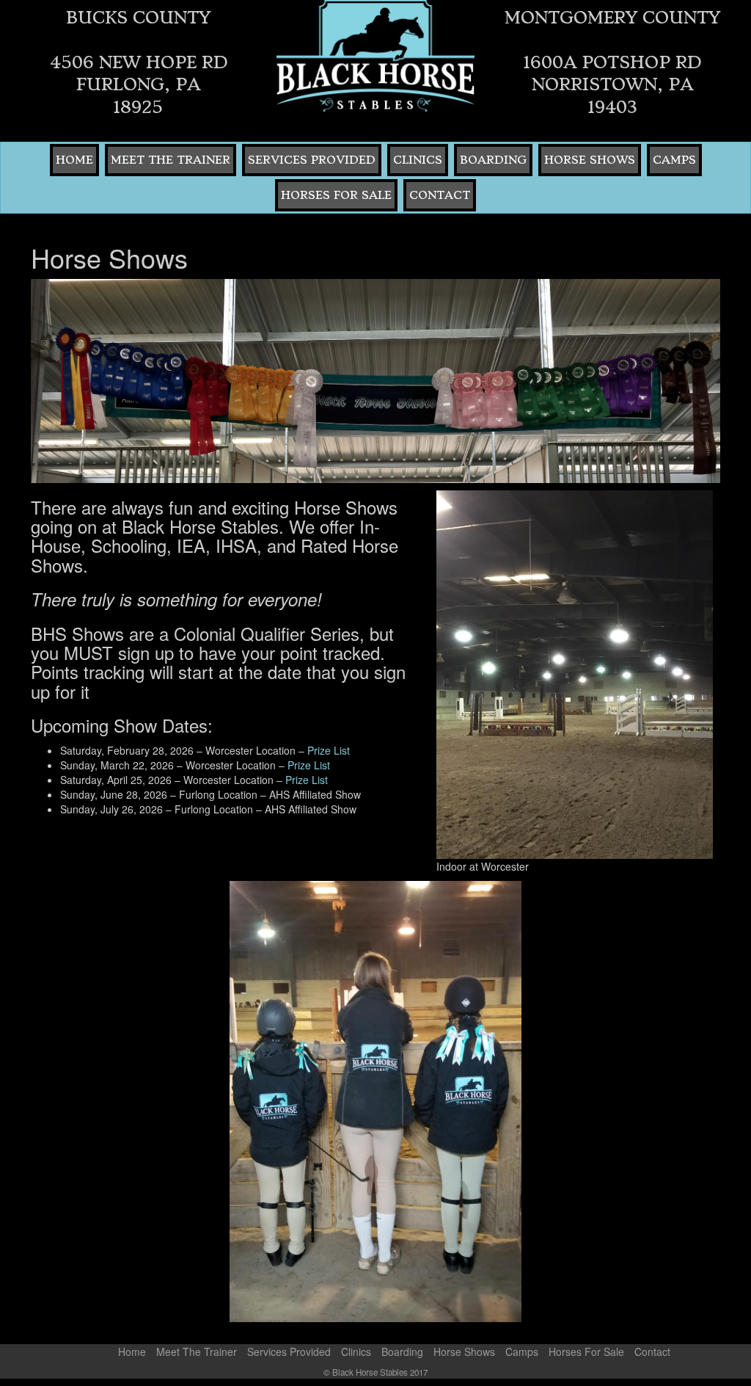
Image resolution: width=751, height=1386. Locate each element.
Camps (674, 160)
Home (74, 160)
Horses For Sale (336, 195)
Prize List (328, 750)
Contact (439, 195)
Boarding (493, 160)
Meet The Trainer (170, 160)
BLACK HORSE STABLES (375, 56)
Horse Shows (589, 160)
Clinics (417, 160)
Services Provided (312, 160)
